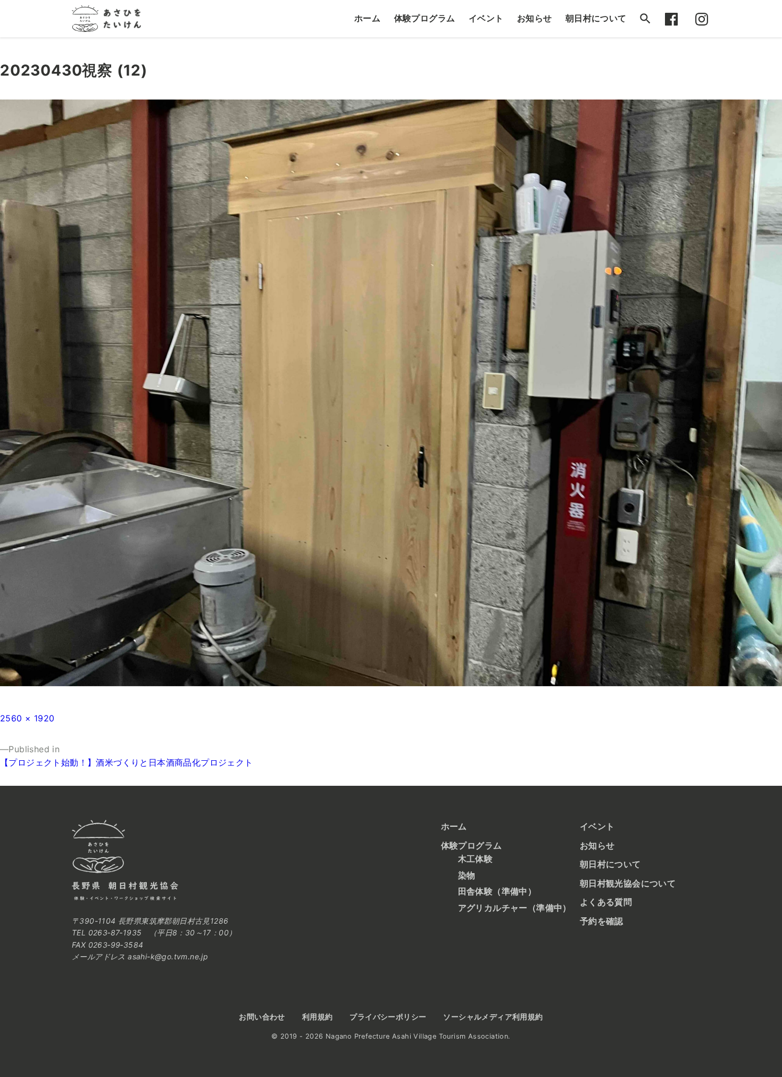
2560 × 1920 (27, 718)
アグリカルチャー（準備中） (514, 907)
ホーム (367, 18)
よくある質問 (606, 902)
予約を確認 (601, 921)
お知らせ (534, 18)
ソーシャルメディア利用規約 (493, 1016)
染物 (467, 875)
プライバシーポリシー (388, 1016)
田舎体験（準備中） (497, 891)
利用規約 (317, 1016)
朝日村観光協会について (628, 883)
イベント (486, 18)
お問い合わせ (262, 1016)
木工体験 (475, 858)
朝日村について (596, 18)
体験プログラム (424, 18)
